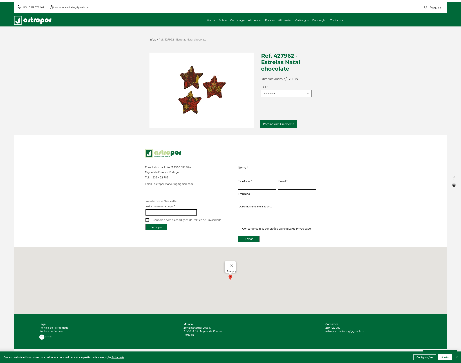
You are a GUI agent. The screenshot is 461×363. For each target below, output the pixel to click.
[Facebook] (454, 178)
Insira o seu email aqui (159, 206)
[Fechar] (457, 357)
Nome (242, 167)
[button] (278, 124)
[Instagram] (454, 185)
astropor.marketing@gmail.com (173, 183)
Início (152, 39)
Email (282, 181)
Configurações (425, 357)
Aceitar (445, 357)
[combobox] (286, 93)
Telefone (244, 181)
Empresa (244, 193)
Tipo (264, 86)
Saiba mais (117, 357)
